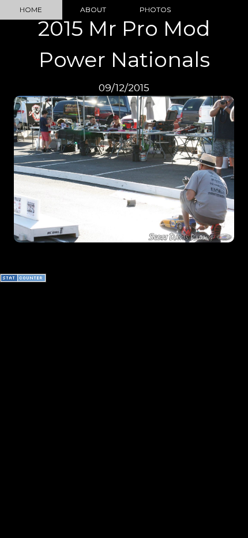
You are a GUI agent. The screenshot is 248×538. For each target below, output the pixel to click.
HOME (31, 9)
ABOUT (93, 9)
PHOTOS (155, 9)
